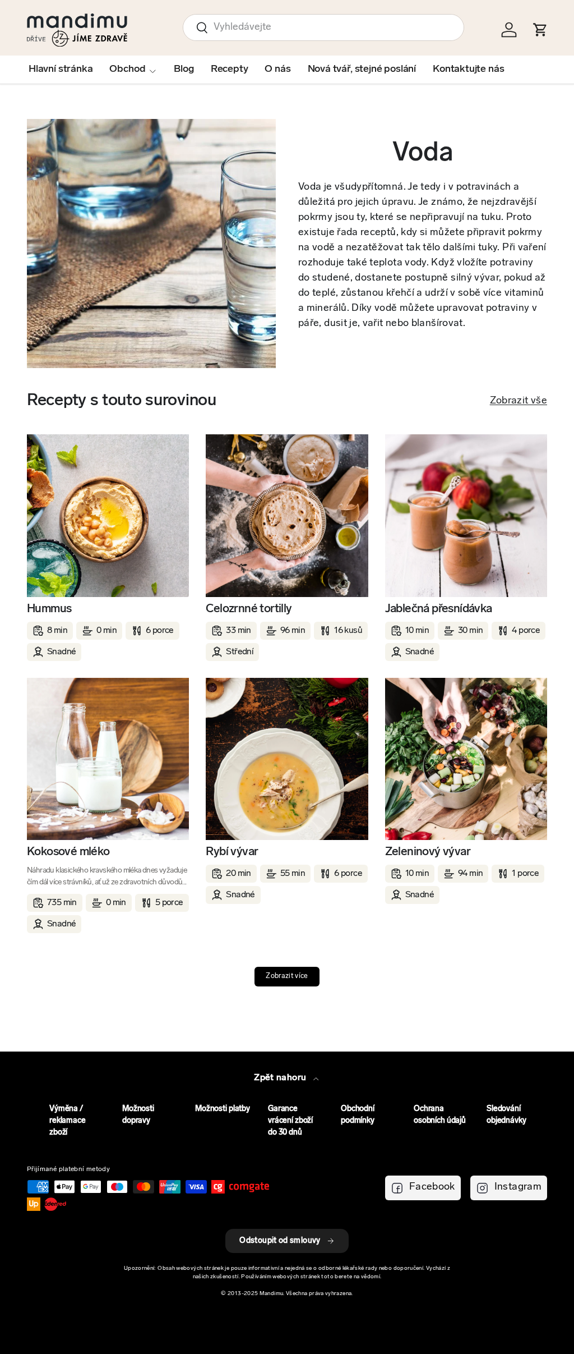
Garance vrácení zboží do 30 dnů (290, 1121)
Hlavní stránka (60, 70)
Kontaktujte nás (468, 70)
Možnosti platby (222, 1109)
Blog (183, 70)
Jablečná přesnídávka (438, 609)
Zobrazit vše (518, 401)
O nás (277, 70)
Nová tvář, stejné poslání (362, 70)
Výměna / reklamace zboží (67, 1121)
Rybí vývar (232, 852)
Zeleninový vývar (427, 852)
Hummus (49, 609)
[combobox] (323, 27)
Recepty (229, 70)
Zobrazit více (287, 976)
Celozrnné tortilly (248, 609)
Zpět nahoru (281, 1077)
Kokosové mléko (68, 852)
